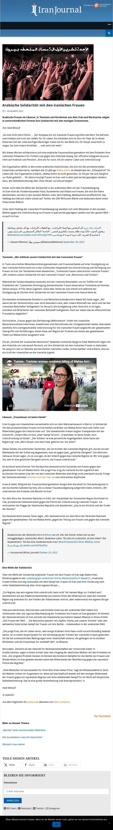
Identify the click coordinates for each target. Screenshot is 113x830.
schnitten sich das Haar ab (41, 477)
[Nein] (109, 822)
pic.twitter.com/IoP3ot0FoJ (33, 545)
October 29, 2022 (48, 552)
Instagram (54, 808)
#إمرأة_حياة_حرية (92, 227)
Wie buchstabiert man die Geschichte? (22, 737)
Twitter (39, 808)
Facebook (25, 808)
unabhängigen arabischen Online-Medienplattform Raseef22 (58, 578)
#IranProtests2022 (68, 542)
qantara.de (32, 702)
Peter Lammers (61, 702)
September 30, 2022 (73, 242)
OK (56, 824)
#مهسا (68, 235)
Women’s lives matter (13, 744)
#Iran (81, 542)
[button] (12, 764)
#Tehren (47, 534)
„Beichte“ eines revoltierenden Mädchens (24, 730)
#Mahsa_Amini (92, 542)
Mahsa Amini (63, 170)
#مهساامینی (58, 235)
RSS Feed (11, 808)
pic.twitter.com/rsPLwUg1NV (35, 235)
